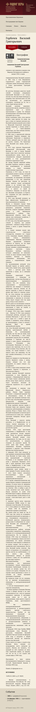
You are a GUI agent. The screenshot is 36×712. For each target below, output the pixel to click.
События (24, 47)
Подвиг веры (17, 4)
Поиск (16, 26)
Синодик (9, 26)
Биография (11, 47)
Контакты (9, 30)
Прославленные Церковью (14, 17)
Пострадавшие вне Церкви (14, 22)
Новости (23, 26)
